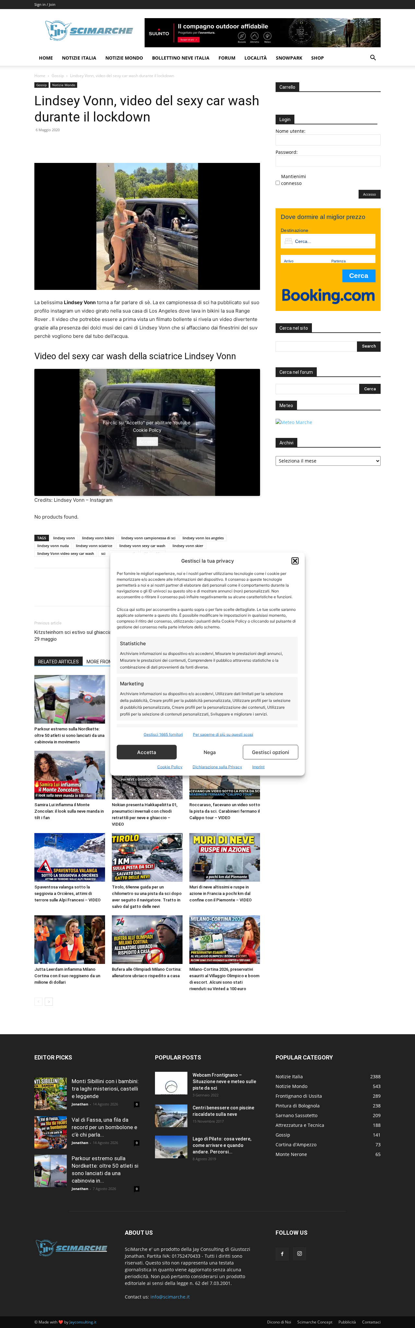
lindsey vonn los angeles (203, 537)
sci (103, 553)
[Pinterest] (70, 144)
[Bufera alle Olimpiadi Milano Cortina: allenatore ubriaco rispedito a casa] (147, 939)
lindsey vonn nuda (53, 545)
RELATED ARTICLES (58, 661)
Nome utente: (290, 131)
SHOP (317, 58)
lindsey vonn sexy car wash (142, 545)
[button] (295, 560)
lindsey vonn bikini (98, 537)
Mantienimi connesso (293, 179)
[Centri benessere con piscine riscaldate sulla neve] (171, 1116)
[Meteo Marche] (294, 422)
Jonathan (80, 1104)
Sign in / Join (44, 4)
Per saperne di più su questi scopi (223, 734)
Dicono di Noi (279, 1322)
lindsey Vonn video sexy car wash (65, 553)
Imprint (258, 766)
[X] (55, 144)
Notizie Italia (79, 58)
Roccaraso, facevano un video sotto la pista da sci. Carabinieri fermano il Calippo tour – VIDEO (224, 811)
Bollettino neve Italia (180, 58)
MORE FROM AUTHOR (109, 661)
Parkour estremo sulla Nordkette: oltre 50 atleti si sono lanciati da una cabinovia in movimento (69, 735)
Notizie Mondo (124, 58)
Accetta (146, 752)
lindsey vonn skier (187, 545)
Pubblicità (347, 1322)
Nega (210, 752)
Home (46, 58)
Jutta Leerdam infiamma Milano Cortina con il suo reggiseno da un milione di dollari (67, 976)
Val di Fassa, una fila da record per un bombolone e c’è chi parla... (104, 1127)
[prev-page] (38, 1002)
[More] (101, 144)
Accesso (369, 194)
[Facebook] (40, 144)
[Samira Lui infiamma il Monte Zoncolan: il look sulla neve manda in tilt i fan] (69, 775)
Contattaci (371, 1322)
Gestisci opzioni (270, 752)
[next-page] (49, 1002)
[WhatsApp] (85, 144)
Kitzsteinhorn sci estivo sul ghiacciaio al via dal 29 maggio (84, 635)
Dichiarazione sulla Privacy (217, 766)
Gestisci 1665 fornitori (163, 734)
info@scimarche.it (170, 1297)
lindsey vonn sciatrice (94, 545)
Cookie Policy (170, 766)
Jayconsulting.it (82, 1322)
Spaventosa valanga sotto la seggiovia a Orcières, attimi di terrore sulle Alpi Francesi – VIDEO (67, 893)
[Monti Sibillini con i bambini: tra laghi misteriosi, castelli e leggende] (50, 1094)
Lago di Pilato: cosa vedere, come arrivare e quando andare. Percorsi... (222, 1145)
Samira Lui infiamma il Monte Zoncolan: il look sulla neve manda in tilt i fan (69, 811)
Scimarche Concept (314, 1322)
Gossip (58, 75)
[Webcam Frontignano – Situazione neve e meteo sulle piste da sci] (171, 1083)
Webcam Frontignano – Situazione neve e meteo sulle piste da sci (224, 1081)
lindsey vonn (64, 537)
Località (255, 58)
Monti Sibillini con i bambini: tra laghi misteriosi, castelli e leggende (105, 1088)
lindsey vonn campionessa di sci (148, 537)
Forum (227, 58)
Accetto (147, 441)
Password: (287, 152)
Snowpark (289, 58)
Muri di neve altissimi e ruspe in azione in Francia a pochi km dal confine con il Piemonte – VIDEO (220, 893)
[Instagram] (299, 1253)
